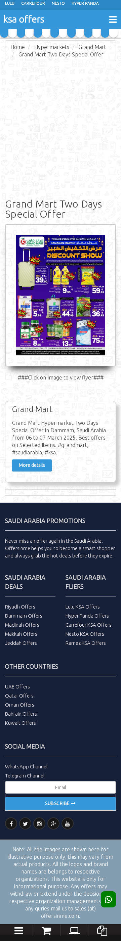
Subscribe (58, 803)
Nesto (58, 3)
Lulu (9, 3)
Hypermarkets (51, 47)
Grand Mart (92, 47)
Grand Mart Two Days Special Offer (61, 54)
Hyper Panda (85, 3)
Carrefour (33, 3)
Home (17, 47)
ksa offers (23, 19)
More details (32, 465)
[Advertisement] (60, 128)
